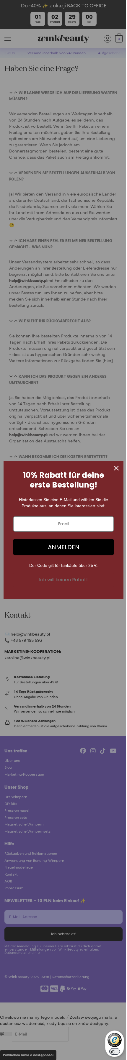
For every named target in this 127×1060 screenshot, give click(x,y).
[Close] (116, 468)
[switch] (114, 1051)
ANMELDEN (63, 547)
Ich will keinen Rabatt (63, 579)
